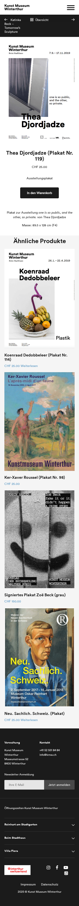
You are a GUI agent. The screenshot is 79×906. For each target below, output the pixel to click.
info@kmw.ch (48, 755)
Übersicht (41, 20)
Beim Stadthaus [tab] (14, 838)
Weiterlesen (29, 366)
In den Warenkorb (39, 193)
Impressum (28, 884)
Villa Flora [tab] (11, 851)
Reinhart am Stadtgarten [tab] (20, 824)
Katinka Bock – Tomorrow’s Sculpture (12, 26)
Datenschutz (49, 884)
